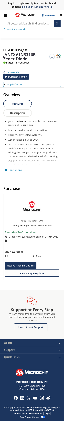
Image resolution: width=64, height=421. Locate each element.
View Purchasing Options (21, 265)
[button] (11, 70)
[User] (50, 15)
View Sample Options (32, 273)
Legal (47, 413)
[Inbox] (61, 15)
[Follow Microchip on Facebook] (16, 399)
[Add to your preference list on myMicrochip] (52, 56)
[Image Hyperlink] (25, 16)
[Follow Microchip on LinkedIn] (22, 399)
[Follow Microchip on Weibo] (48, 398)
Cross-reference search (14, 29)
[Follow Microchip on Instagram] (42, 399)
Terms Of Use (20, 413)
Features (17, 104)
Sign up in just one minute (37, 6)
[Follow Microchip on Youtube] (35, 398)
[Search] (57, 23)
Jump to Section (14, 84)
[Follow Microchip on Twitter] (29, 399)
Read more (14, 170)
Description (17, 113)
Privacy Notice (35, 413)
